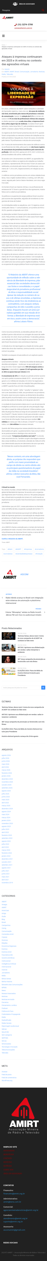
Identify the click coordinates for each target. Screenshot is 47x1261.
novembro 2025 (7, 782)
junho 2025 (6, 797)
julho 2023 (5, 829)
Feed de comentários (9, 1077)
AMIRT (12, 72)
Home (3, 45)
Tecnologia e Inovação (9, 1047)
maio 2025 (5, 800)
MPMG (4, 987)
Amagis (4, 904)
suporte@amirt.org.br (13, 1221)
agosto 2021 (6, 868)
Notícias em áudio (8, 999)
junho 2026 (6, 761)
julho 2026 (5, 758)
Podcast (5, 1008)
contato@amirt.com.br (23, 28)
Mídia (4, 976)
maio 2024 (5, 814)
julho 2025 (5, 794)
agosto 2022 (6, 841)
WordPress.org (7, 1080)
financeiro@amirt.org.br (14, 1193)
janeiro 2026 (6, 776)
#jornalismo (39, 549)
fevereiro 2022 (7, 853)
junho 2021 (6, 874)
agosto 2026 (6, 755)
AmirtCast (5, 910)
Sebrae (4, 1029)
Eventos (4, 949)
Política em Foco (7, 1011)
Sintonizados (6, 1044)
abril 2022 (5, 847)
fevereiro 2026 (7, 773)
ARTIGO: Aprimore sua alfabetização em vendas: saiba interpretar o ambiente (31, 650)
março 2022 (6, 850)
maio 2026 (5, 764)
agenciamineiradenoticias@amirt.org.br (20, 1210)
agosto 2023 (6, 826)
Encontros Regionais (9, 946)
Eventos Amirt (7, 952)
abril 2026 (5, 767)
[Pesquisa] (21, 10)
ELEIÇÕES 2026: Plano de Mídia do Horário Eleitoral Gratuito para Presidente (30, 673)
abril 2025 (5, 803)
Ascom (7, 69)
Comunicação (24, 72)
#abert (10, 549)
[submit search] (43, 10)
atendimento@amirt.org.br (15, 1218)
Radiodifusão (6, 1020)
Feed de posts (7, 1074)
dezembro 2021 (7, 859)
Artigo (4, 913)
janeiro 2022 (6, 856)
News (4, 990)
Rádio (4, 74)
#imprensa (28, 549)
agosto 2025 (6, 791)
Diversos (5, 940)
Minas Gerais (6, 979)
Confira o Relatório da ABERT (12, 539)
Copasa (4, 937)
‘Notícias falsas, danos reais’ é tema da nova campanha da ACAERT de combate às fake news (31, 638)
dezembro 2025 (7, 779)
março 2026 (6, 770)
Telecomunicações (8, 1050)
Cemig (4, 928)
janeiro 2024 (6, 820)
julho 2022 (5, 844)
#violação (39, 554)
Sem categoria (7, 1035)
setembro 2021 (7, 865)
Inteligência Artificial (9, 964)
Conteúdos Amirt (8, 934)
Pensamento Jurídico (9, 1005)
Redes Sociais (6, 1023)
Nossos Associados (9, 993)
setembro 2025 (7, 788)
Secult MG (5, 1032)
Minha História (7, 981)
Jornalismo (34, 72)
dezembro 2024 (7, 809)
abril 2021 (5, 880)
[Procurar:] (21, 688)
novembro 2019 (7, 883)
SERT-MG (5, 1038)
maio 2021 (5, 877)
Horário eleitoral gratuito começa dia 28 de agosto (20, 736)
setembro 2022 (7, 838)
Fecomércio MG (7, 955)
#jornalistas (8, 554)
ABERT (6, 72)
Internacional (6, 967)
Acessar (4, 1072)
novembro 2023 (7, 823)
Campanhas (6, 925)
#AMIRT (18, 549)
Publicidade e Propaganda (11, 1014)
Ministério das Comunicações (12, 985)
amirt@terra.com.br (12, 1202)
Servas (4, 1041)
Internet (4, 970)
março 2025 (6, 805)
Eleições (4, 943)
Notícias (42, 72)
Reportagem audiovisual (10, 1026)
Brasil (17, 72)
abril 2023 (5, 832)
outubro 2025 (6, 785)
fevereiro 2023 (7, 835)
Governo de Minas (8, 958)
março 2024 (6, 817)
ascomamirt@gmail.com (14, 1230)
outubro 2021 (6, 862)
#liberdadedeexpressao (24, 554)
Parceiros (5, 1002)
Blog (3, 919)
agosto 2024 (6, 811)
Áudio (4, 916)
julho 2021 (5, 871)
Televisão (10, 74)
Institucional (6, 961)
